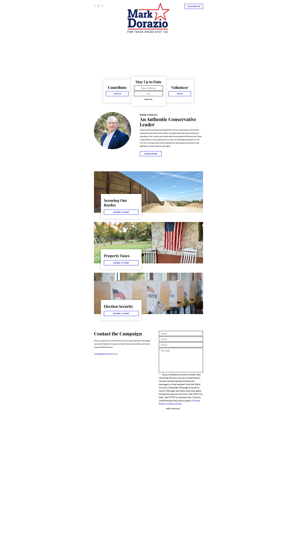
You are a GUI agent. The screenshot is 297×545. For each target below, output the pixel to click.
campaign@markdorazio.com (106, 354)
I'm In (180, 94)
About (115, 37)
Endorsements (133, 37)
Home (101, 37)
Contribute (193, 6)
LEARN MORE (150, 154)
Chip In (117, 94)
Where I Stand (121, 212)
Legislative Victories (159, 37)
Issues (180, 37)
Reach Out (196, 37)
